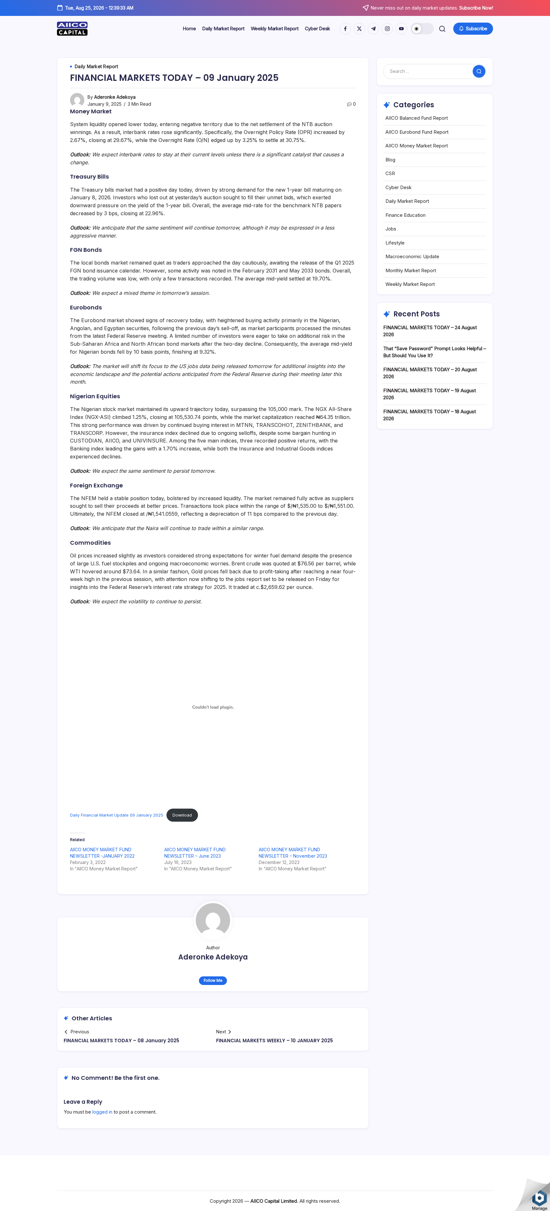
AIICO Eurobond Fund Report (416, 132)
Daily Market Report (407, 201)
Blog (390, 160)
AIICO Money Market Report (416, 146)
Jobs (390, 229)
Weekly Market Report (410, 284)
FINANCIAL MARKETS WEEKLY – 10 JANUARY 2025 (274, 1040)
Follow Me (213, 980)
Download (182, 815)
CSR (390, 173)
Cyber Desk (398, 187)
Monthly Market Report (410, 270)
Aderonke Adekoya (115, 97)
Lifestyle (395, 243)
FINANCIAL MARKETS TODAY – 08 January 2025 (121, 1040)
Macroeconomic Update (412, 256)
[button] (422, 28)
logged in (102, 1112)
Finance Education (405, 215)
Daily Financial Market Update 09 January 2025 (116, 815)
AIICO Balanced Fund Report (416, 118)
